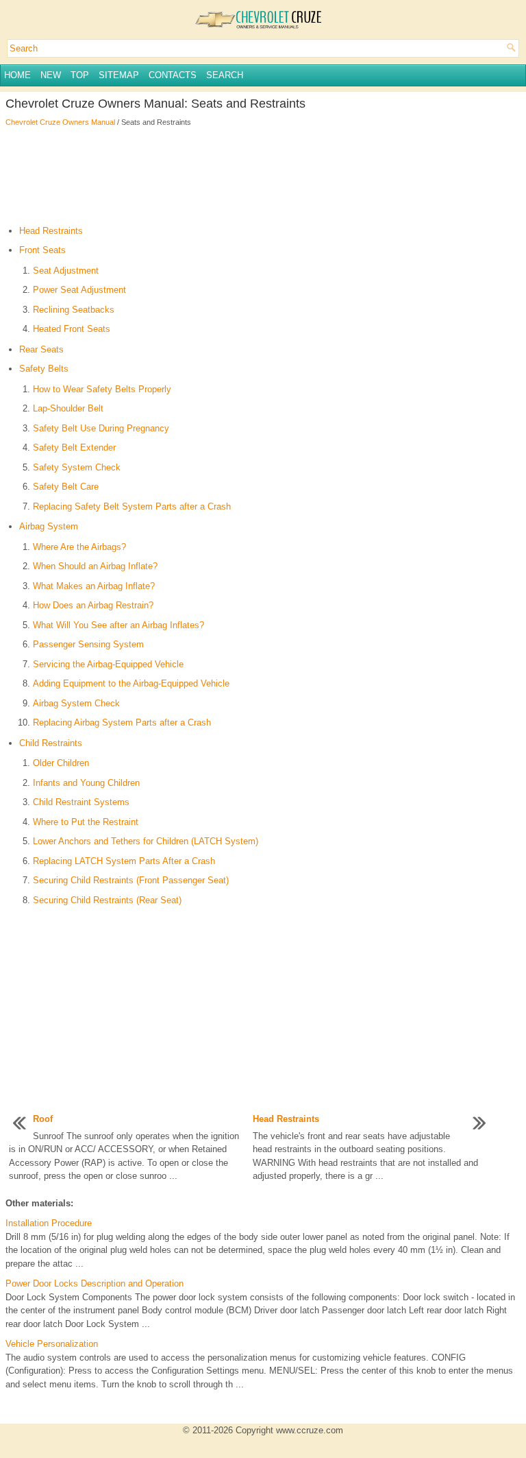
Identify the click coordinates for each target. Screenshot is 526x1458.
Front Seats (42, 250)
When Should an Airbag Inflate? (95, 566)
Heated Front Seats (71, 329)
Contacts (173, 75)
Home (17, 75)
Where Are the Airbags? (79, 547)
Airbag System (48, 526)
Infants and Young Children (86, 783)
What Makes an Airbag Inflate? (94, 586)
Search (224, 75)
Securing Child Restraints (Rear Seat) (107, 900)
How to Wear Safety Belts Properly (102, 389)
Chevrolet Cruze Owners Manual (60, 122)
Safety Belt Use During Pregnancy (101, 428)
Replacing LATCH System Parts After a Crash (124, 861)
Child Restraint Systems (81, 802)
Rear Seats (41, 349)
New (50, 75)
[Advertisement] (263, 176)
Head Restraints (51, 231)
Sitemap (119, 75)
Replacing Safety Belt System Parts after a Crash (132, 506)
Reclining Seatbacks (73, 309)
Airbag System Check (76, 703)
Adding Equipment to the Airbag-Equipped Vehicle (131, 683)
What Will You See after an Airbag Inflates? (118, 625)
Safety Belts (43, 368)
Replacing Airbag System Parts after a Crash (122, 722)
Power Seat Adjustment (79, 290)
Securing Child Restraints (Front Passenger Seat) (131, 880)
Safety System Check (77, 467)
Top (80, 75)
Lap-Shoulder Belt (68, 408)
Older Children (61, 763)
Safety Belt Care (66, 486)
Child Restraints (50, 743)
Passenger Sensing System (88, 644)
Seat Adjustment (66, 270)
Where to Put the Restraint (85, 822)
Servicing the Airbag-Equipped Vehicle (108, 664)
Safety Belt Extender (74, 447)
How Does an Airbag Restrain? (93, 605)
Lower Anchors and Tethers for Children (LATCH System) (145, 841)
